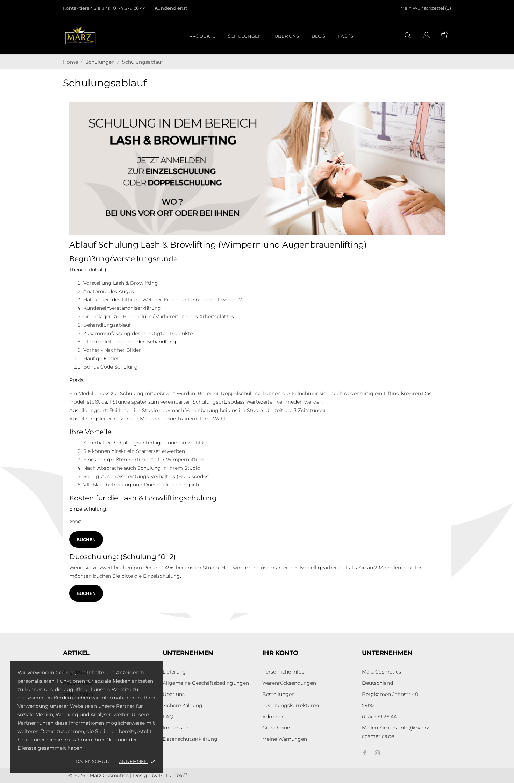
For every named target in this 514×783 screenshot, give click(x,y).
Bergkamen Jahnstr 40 (390, 694)
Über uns (286, 36)
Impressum (177, 728)
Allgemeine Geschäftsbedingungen (206, 683)
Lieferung (174, 672)
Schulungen (245, 36)
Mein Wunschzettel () (425, 8)
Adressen (273, 716)
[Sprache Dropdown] (426, 36)
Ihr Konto (280, 653)
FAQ (168, 716)
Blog (318, 36)
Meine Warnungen (284, 739)
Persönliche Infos (283, 672)
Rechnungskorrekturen (290, 705)
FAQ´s (345, 36)
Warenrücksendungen (289, 683)
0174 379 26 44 (129, 8)
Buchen (86, 539)
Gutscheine (276, 728)
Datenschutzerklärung (190, 739)
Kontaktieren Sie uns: (87, 8)
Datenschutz (93, 761)
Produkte (202, 36)
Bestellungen (278, 694)
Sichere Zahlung (182, 705)
